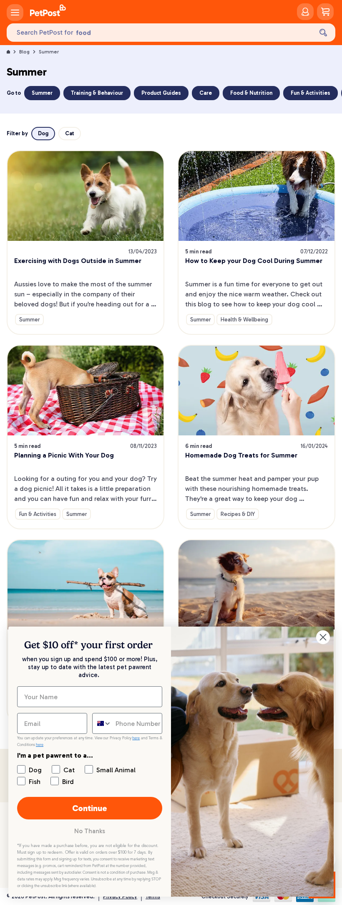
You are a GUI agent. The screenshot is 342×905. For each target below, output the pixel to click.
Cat (69, 133)
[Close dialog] (323, 637)
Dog (43, 133)
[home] (48, 11)
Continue (89, 808)
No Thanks (89, 831)
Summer (49, 52)
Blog (24, 52)
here (136, 738)
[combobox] (102, 723)
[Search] (323, 32)
